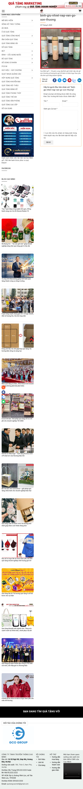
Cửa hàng (41, 765)
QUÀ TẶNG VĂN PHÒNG (11, 101)
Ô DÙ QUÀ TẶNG (8, 32)
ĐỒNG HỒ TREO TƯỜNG (11, 24)
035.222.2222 (22, 770)
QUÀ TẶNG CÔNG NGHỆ (11, 36)
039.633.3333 (18, 781)
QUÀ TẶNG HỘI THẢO (10, 85)
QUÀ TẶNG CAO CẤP (10, 105)
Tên (46, 101)
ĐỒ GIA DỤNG (7, 108)
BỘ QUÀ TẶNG (7, 59)
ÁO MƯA (5, 28)
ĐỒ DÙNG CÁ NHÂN (9, 63)
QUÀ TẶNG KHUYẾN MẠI (11, 82)
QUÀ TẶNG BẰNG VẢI (10, 43)
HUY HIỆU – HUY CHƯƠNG (12, 70)
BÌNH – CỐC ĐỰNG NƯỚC (11, 55)
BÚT (3, 51)
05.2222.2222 (12, 773)
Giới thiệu (41, 759)
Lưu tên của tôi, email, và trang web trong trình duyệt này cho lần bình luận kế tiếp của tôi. (60, 135)
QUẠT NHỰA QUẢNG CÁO (11, 74)
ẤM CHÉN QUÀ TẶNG (10, 39)
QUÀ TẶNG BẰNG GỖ (10, 89)
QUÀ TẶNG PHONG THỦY (11, 93)
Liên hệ (41, 762)
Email (64, 101)
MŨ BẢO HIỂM (7, 20)
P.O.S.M (4, 66)
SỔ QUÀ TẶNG (7, 47)
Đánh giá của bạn (50, 109)
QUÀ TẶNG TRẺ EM (9, 97)
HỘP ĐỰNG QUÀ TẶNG (10, 78)
